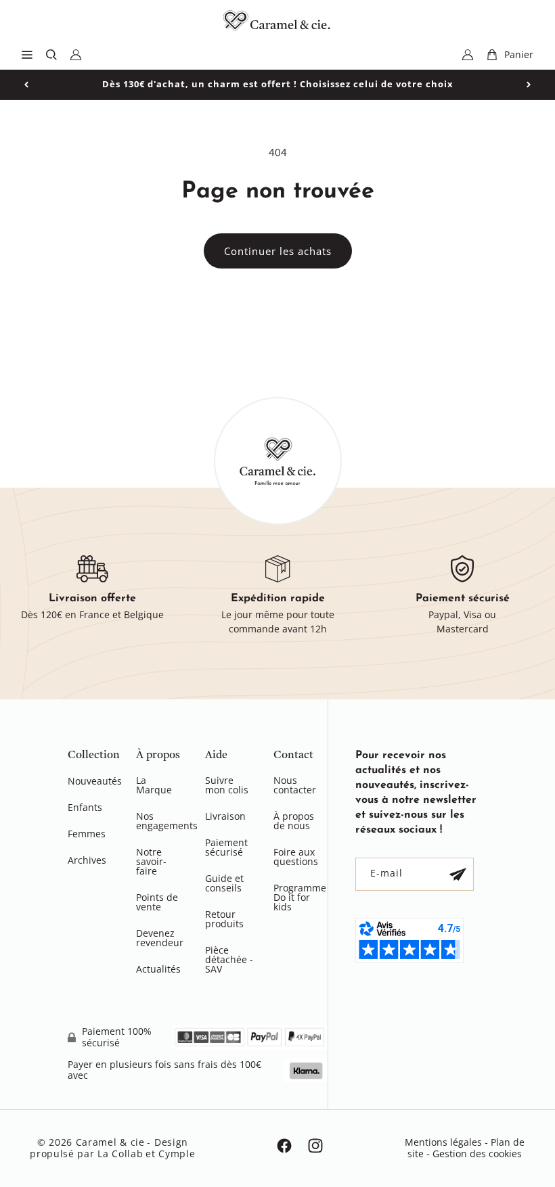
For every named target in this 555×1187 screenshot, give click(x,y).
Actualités (158, 968)
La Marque (154, 786)
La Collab (120, 1153)
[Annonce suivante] (528, 84)
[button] (27, 55)
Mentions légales (443, 1142)
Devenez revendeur (159, 938)
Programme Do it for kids (299, 897)
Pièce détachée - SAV (229, 959)
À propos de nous (293, 821)
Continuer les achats (278, 251)
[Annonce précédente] (26, 84)
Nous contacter (294, 786)
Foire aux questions (295, 856)
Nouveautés (95, 781)
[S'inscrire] (457, 874)
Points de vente (157, 902)
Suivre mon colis (226, 786)
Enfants (85, 807)
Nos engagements (167, 821)
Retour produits (224, 919)
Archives (87, 860)
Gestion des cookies (477, 1153)
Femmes (87, 833)
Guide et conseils (224, 883)
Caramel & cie (110, 1142)
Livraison (225, 816)
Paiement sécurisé (226, 847)
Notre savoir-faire (151, 861)
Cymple (176, 1153)
